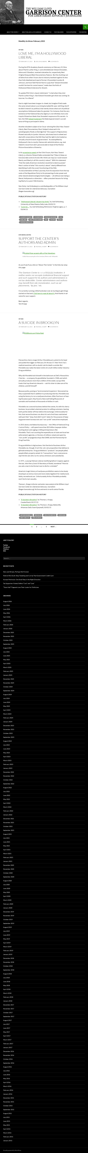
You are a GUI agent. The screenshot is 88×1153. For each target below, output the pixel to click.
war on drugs (37, 517)
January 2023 (7, 768)
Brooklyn (38, 515)
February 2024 (8, 718)
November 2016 (8, 1055)
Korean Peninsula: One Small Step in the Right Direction (21, 579)
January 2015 (7, 1140)
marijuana (62, 515)
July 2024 (6, 698)
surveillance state (26, 222)
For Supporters (71, 32)
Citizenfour (38, 217)
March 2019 (7, 947)
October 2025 (8, 640)
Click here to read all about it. (44, 293)
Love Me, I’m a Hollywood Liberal (42, 55)
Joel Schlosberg (41, 61)
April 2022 (6, 803)
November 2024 (8, 683)
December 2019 (8, 912)
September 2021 (8, 830)
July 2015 (6, 1117)
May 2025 (6, 659)
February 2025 (8, 671)
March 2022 (7, 807)
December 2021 (8, 819)
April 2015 (6, 1129)
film (61, 217)
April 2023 (6, 756)
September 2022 (8, 784)
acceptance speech (30, 152)
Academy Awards (25, 217)
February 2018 (8, 997)
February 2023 (8, 764)
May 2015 (6, 1125)
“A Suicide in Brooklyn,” (29, 505)
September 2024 (8, 691)
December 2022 (8, 772)
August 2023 (7, 741)
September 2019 (8, 923)
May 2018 (6, 985)
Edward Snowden (51, 217)
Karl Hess (23, 219)
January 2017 (7, 1047)
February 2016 (8, 1090)
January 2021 (7, 861)
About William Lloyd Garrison (31, 32)
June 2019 (6, 935)
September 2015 (8, 1109)
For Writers (83, 32)
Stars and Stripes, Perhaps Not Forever (16, 572)
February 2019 (8, 950)
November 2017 (8, 1009)
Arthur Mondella (26, 515)
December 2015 (8, 1098)
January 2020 (7, 908)
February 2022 (8, 811)
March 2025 (7, 667)
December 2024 (8, 679)
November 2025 (8, 636)
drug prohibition (50, 515)
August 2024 (7, 694)
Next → (53, 527)
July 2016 (6, 1071)
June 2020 (6, 888)
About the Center (12, 32)
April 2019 (6, 943)
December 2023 (8, 725)
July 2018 (6, 978)
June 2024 (6, 702)
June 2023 (6, 749)
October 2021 (8, 826)
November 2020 (8, 869)
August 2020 (7, 881)
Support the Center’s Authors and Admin (39, 240)
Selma (60, 219)
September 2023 (8, 737)
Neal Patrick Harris (36, 219)
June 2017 (6, 1028)
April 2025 (6, 663)
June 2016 (6, 1075)
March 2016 (7, 1086)
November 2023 (8, 729)
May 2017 (6, 1032)
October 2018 (8, 966)
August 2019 (7, 927)
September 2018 (8, 970)
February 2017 (8, 1043)
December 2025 (8, 632)
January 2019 (7, 954)
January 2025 (7, 675)
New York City (25, 517)
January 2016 (7, 1094)
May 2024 (6, 706)
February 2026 (8, 625)
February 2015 (8, 1137)
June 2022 (6, 795)
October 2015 (8, 1106)
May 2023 (6, 753)
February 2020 (8, 904)
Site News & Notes (25, 235)
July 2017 (6, 1024)
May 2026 (6, 613)
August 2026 (7, 601)
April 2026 (6, 617)
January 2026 (7, 628)
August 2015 (7, 1113)
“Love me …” (25, 207)
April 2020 (6, 896)
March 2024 (7, 714)
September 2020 (8, 877)
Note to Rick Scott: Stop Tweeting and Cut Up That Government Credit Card (28, 576)
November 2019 (8, 915)
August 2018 (7, 974)
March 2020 (7, 900)
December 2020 (8, 865)
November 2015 (8, 1102)
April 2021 (6, 850)
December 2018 (8, 958)
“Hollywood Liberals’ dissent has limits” (35, 202)
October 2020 (8, 873)
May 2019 (6, 939)
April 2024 (6, 710)
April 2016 (6, 1082)
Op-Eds (21, 50)
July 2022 (6, 791)
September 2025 (8, 644)
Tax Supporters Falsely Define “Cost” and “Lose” (18, 583)
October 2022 (8, 780)
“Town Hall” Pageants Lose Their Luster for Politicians (21, 587)
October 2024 (8, 687)
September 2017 (8, 1016)
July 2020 (6, 884)
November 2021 (8, 822)
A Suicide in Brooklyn (39, 322)
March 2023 (7, 760)
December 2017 (8, 1005)
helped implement (35, 119)
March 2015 (7, 1133)
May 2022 (6, 799)
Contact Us (47, 32)
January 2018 (7, 1001)
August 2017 (7, 1020)
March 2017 (7, 1040)
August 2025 (7, 648)
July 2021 (6, 838)
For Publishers (59, 32)
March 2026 (7, 621)
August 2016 (7, 1067)
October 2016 (8, 1059)
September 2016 (8, 1063)
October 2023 (8, 733)
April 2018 (6, 989)
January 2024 (7, 722)
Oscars (52, 219)
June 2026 (6, 609)
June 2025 (6, 656)
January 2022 (7, 815)
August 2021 (7, 834)
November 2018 (8, 962)
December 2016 (8, 1051)
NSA (46, 219)
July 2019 (6, 931)
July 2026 (6, 605)
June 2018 (6, 981)
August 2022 (7, 787)
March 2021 (7, 853)
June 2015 (6, 1121)
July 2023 (6, 745)
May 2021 (6, 846)
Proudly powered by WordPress (12, 1150)
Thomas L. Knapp (40, 246)
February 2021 (8, 857)
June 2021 (6, 842)
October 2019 (8, 919)
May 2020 (6, 892)
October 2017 (8, 1012)
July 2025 (6, 652)
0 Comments (54, 61)
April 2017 (6, 1036)
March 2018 (7, 993)
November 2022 (8, 776)
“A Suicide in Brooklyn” (29, 500)
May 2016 (6, 1078)
